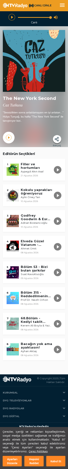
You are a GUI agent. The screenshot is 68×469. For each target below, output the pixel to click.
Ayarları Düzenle (12, 461)
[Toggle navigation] (62, 6)
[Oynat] (11, 17)
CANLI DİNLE (43, 5)
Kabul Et (55, 461)
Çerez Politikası (38, 451)
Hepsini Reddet (34, 461)
